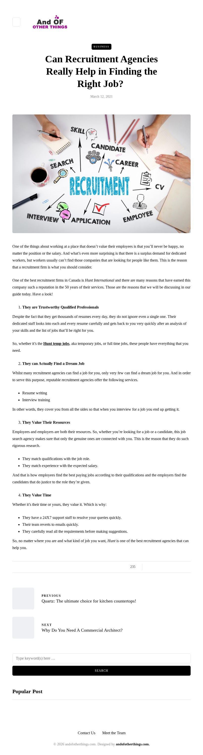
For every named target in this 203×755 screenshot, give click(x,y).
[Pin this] (175, 566)
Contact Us (86, 733)
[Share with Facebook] (150, 566)
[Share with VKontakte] (181, 566)
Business (101, 46)
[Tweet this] (156, 566)
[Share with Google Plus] (163, 566)
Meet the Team (114, 733)
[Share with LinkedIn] (169, 566)
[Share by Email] (187, 566)
